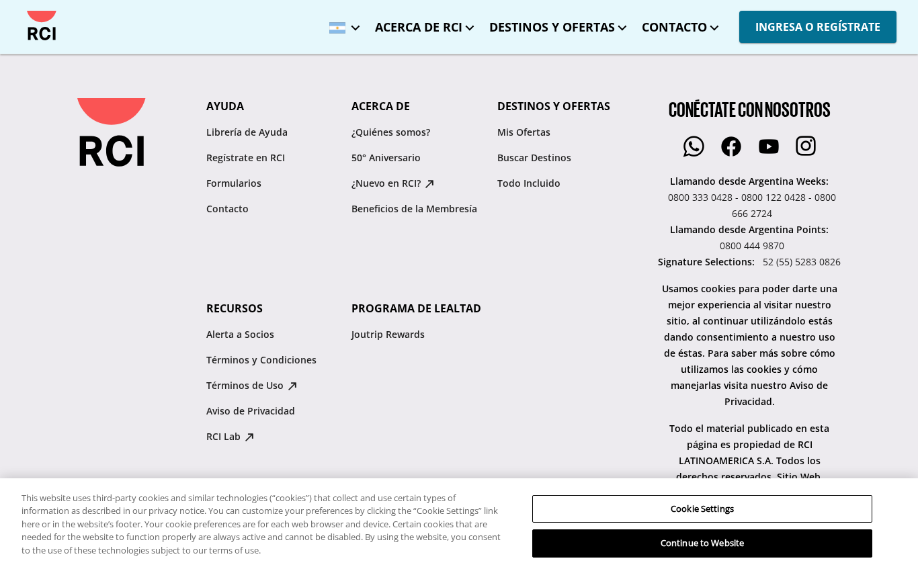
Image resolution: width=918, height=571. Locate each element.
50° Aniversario (386, 157)
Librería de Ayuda (247, 132)
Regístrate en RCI (245, 157)
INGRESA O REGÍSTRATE (817, 26)
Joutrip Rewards (388, 334)
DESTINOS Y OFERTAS (552, 27)
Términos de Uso (246, 385)
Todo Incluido (528, 183)
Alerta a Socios (240, 334)
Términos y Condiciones (261, 359)
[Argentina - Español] (341, 23)
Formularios (233, 183)
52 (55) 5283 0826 (802, 261)
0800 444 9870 (752, 245)
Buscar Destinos (534, 157)
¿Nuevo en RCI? (387, 183)
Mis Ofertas (523, 132)
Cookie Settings (702, 508)
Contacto (227, 208)
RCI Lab (224, 436)
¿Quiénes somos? (390, 132)
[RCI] (41, 25)
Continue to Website (702, 543)
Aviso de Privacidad (250, 410)
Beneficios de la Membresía (414, 208)
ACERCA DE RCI (418, 27)
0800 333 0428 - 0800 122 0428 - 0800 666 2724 (752, 205)
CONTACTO (674, 27)
